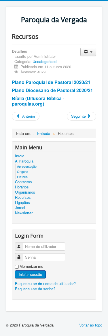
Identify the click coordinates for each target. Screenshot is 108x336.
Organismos (25, 192)
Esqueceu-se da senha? (35, 288)
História (22, 176)
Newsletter (24, 212)
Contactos (23, 181)
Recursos (23, 197)
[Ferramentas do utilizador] (88, 52)
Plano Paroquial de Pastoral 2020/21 (51, 82)
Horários (22, 187)
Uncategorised (44, 61)
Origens (22, 171)
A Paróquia (24, 161)
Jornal (20, 207)
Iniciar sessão (30, 274)
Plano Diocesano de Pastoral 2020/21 (52, 90)
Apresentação (27, 166)
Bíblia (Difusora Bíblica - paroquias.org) (38, 101)
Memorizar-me (31, 266)
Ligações (22, 202)
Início (19, 156)
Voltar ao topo (90, 325)
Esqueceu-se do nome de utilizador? (45, 283)
